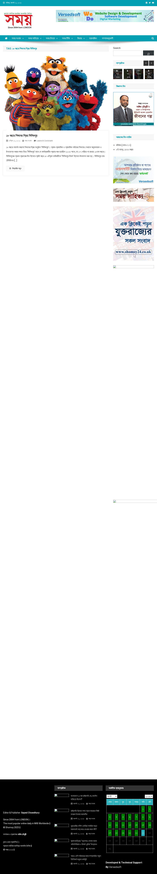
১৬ (150, 824)
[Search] (148, 52)
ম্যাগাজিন (93, 38)
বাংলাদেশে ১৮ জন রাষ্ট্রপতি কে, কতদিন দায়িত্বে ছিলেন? (84, 797)
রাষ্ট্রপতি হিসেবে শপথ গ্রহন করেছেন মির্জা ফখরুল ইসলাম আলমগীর (85, 812)
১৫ (143, 824)
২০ (129, 832)
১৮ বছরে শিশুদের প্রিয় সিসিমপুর (21, 135)
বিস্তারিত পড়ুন (16, 168)
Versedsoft (115, 867)
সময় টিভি (66, 38)
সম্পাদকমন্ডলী (107, 38)
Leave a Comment (45, 141)
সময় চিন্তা (50, 38)
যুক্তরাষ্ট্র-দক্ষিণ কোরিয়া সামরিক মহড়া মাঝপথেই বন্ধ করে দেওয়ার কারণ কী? (84, 827)
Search (117, 48)
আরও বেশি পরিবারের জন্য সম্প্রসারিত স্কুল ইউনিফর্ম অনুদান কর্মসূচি (86, 858)
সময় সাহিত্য (33, 38)
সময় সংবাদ (28, 141)
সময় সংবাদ (16, 38)
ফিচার (79, 38)
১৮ (116, 832)
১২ (123, 824)
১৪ (136, 824)
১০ (110, 824)
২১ (136, 832)
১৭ (110, 832)
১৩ (130, 824)
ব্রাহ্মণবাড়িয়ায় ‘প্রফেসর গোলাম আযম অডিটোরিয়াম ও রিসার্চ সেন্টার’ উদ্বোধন (84, 842)
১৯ (123, 832)
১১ (116, 824)
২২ (143, 832)
